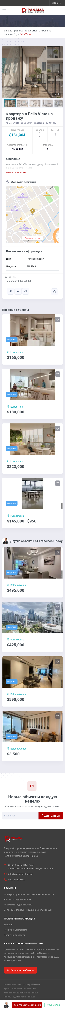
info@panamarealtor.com (20, 874)
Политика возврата (14, 935)
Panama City (11, 34)
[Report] (54, 291)
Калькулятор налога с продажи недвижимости (29, 894)
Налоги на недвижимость (17, 899)
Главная (6, 30)
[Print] (25, 291)
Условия (8, 924)
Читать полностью (16, 172)
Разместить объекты (22, 970)
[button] (6, 72)
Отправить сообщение (29, 1005)
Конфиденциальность (16, 929)
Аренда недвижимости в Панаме (20, 988)
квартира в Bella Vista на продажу (29, 116)
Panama (46, 30)
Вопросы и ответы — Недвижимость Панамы (28, 909)
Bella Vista (25, 34)
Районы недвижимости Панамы (19, 997)
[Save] (18, 291)
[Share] (10, 291)
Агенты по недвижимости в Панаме (21, 993)
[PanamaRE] (32, 10)
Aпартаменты (32, 30)
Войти (57, 3)
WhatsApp (54, 1005)
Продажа (18, 30)
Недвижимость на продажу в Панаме (22, 984)
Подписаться (50, 815)
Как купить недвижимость (18, 904)
